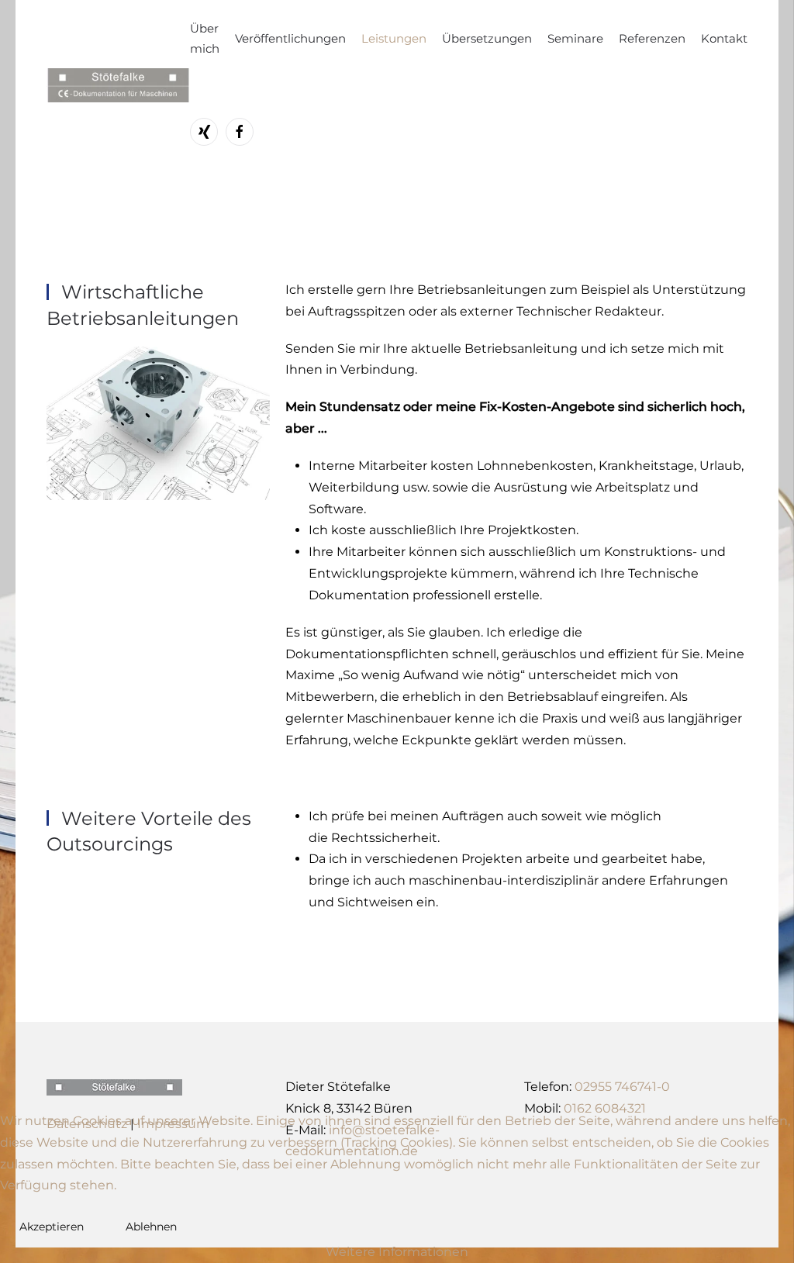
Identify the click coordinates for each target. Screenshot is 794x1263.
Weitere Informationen (397, 1251)
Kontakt (724, 38)
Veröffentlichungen (290, 38)
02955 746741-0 (622, 1086)
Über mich (204, 38)
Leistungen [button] (393, 38)
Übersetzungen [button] (487, 38)
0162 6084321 (605, 1108)
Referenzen (652, 38)
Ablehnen (151, 1227)
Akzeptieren (51, 1227)
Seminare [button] (575, 38)
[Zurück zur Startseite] (118, 85)
